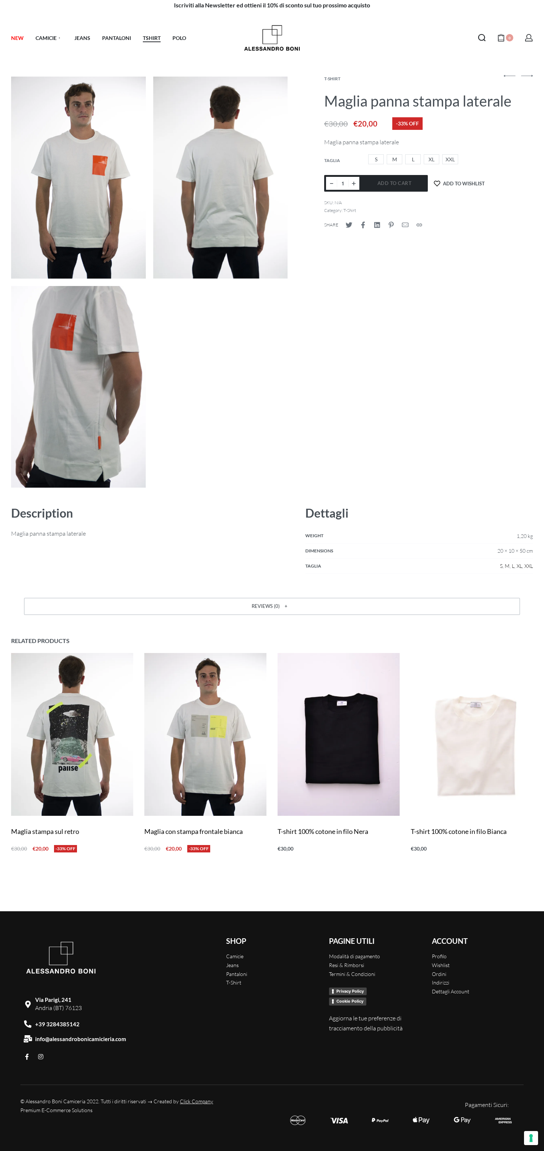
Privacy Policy (350, 991)
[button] (272, 606)
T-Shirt (332, 78)
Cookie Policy (349, 1001)
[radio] (376, 159)
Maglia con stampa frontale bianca (193, 831)
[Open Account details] (529, 38)
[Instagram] (41, 1057)
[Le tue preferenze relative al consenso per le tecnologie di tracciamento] (531, 1138)
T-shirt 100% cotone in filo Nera (323, 831)
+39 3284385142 (57, 1024)
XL (519, 566)
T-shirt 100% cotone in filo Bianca (459, 831)
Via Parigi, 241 (53, 999)
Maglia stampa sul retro (45, 831)
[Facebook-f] (27, 1057)
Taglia (332, 160)
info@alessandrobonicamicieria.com (80, 1039)
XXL (528, 566)
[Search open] (482, 38)
